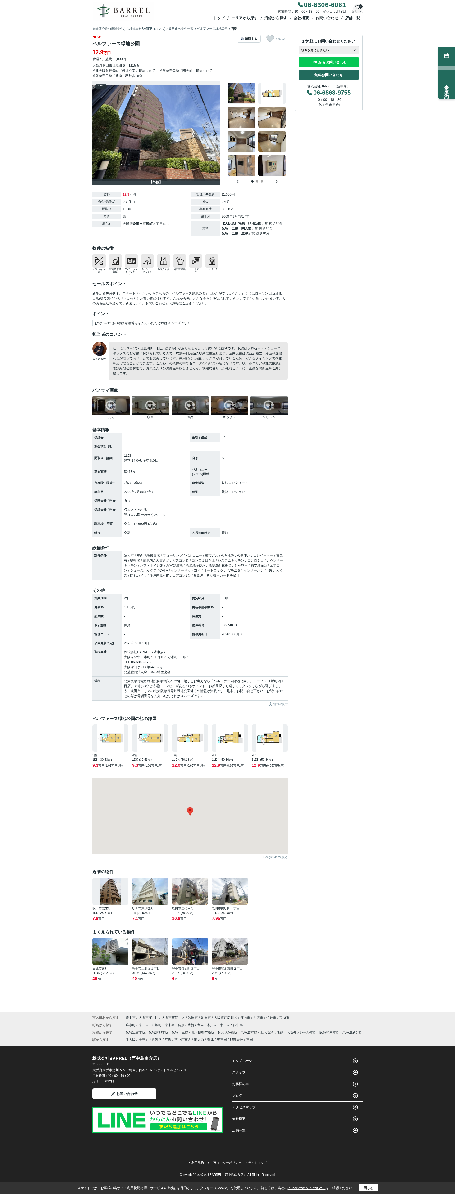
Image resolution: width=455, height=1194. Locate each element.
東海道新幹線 (352, 1032)
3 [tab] (262, 181)
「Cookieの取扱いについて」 (307, 1188)
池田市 (206, 1018)
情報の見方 (280, 704)
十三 (142, 1040)
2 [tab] (257, 181)
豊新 (191, 1025)
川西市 (258, 1018)
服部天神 (236, 1040)
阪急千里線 (230, 228)
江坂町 (117, 65)
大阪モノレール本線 (302, 1032)
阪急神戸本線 (329, 1032)
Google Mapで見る (275, 857)
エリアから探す (244, 18)
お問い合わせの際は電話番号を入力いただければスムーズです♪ (142, 323)
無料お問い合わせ (328, 75)
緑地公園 (254, 223)
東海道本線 (249, 1032)
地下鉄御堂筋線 (203, 1032)
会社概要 (301, 18)
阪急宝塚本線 (136, 1032)
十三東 (225, 1025)
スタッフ (239, 1072)
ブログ (237, 1095)
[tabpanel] (257, 129)
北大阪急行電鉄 (233, 223)
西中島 (238, 1025)
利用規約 (197, 1162)
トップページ (242, 1061)
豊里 (201, 1025)
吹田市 (107, 65)
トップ (219, 18)
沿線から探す (275, 18)
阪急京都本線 (159, 1032)
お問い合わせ (327, 18)
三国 (249, 1040)
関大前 (246, 228)
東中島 (170, 1025)
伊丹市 (271, 1018)
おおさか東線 (228, 1032)
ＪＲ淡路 (155, 1040)
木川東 (212, 1025)
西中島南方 (182, 1040)
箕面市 (245, 1018)
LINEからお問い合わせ (328, 62)
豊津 (244, 233)
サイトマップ (257, 1162)
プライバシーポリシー (226, 1162)
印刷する (251, 38)
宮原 (181, 1025)
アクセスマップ (243, 1107)
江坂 (168, 1040)
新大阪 (131, 1040)
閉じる (368, 1188)
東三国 (144, 1025)
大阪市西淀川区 (225, 1018)
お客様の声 (240, 1084)
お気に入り (282, 38)
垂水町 (131, 1025)
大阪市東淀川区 (173, 1018)
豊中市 (131, 1018)
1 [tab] (252, 181)
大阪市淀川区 (149, 1018)
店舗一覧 (352, 18)
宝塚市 (284, 1018)
